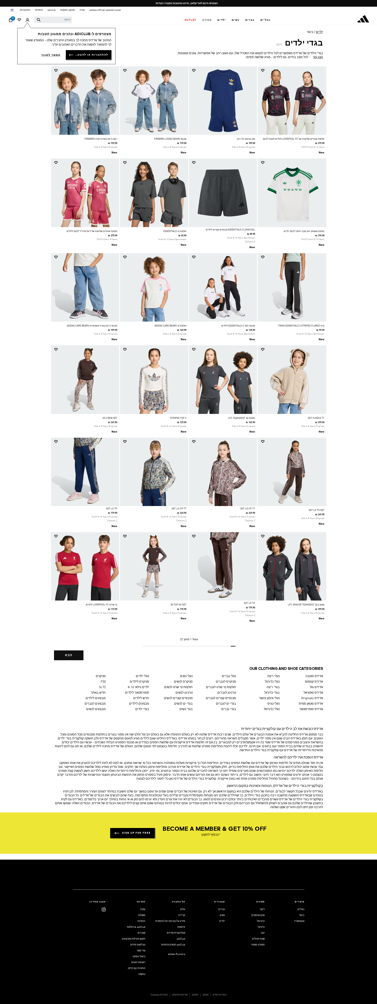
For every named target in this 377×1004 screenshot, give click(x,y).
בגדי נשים (186, 709)
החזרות (141, 921)
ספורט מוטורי (258, 944)
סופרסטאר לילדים (137, 692)
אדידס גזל (316, 687)
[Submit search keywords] (38, 20)
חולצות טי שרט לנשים (178, 687)
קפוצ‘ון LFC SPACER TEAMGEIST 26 (306, 605)
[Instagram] (104, 909)
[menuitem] (265, 20)
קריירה (181, 915)
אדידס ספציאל (313, 692)
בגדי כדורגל (272, 692)
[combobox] (53, 20)
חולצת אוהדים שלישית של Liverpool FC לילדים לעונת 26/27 (293, 139)
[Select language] (12, 10)
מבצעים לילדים (96, 698)
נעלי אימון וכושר (269, 698)
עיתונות (181, 927)
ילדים (319, 32)
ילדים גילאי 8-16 (138, 687)
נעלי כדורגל (272, 681)
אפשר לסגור (50, 55)
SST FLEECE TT (316, 418)
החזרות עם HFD (136, 968)
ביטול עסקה (139, 956)
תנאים (195, 995)
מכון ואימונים (258, 915)
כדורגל (261, 927)
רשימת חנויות (138, 962)
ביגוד (310, 32)
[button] (265, 20)
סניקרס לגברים (226, 681)
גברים (221, 909)
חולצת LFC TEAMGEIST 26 (241, 418)
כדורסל (261, 921)
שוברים (141, 933)
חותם (206, 995)
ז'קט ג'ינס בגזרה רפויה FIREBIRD (100, 139)
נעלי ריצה (273, 676)
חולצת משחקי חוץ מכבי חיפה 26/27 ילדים (304, 231)
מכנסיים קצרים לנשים (178, 698)
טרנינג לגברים (226, 692)
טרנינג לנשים (184, 692)
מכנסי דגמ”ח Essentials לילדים (238, 326)
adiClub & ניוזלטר (135, 927)
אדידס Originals (312, 698)
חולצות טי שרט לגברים (221, 687)
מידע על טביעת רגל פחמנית (170, 921)
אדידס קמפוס (314, 681)
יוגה (263, 933)
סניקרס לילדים (139, 681)
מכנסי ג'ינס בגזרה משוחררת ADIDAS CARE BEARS (92, 326)
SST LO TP (111, 509)
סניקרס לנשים (183, 681)
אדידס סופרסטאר (311, 709)
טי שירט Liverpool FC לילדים (101, 605)
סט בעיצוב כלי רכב (246, 139)
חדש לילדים (141, 698)
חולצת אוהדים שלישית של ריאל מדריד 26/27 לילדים (92, 231)
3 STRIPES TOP (178, 418)
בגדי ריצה (273, 687)
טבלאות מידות (137, 944)
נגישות (141, 974)
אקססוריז (299, 921)
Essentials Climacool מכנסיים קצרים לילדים (230, 230)
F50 (103, 681)
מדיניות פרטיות (180, 995)
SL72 (102, 687)
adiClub (181, 939)
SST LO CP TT (247, 509)
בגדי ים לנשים (183, 703)
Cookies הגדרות (159, 995)
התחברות (25, 10)
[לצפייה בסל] (10, 21)
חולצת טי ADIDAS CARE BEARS (170, 326)
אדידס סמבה (314, 676)
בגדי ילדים (142, 709)
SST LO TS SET (316, 510)
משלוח (141, 915)
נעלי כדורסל (272, 709)
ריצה (262, 909)
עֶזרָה (142, 909)
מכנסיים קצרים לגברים (221, 698)
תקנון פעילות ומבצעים (133, 939)
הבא (68, 655)
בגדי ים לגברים (226, 703)
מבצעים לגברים (95, 703)
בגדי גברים (228, 709)
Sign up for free (136, 833)
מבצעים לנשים (96, 709)
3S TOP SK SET (178, 605)
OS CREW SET (109, 418)
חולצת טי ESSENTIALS (174, 231)
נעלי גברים (229, 676)
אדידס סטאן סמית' (310, 703)
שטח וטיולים (258, 939)
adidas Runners (176, 954)
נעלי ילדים (142, 676)
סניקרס (101, 676)
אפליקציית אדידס (176, 933)
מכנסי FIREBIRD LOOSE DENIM (170, 139)
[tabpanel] (188, 366)
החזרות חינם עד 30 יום (187, 3)
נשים (222, 915)
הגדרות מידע (219, 995)
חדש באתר (98, 692)
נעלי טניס (273, 703)
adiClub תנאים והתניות (173, 944)
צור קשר (141, 950)
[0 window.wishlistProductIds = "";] (19, 20)
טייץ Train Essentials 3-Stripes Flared (301, 326)
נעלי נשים (186, 676)
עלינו (182, 909)
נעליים (300, 909)
